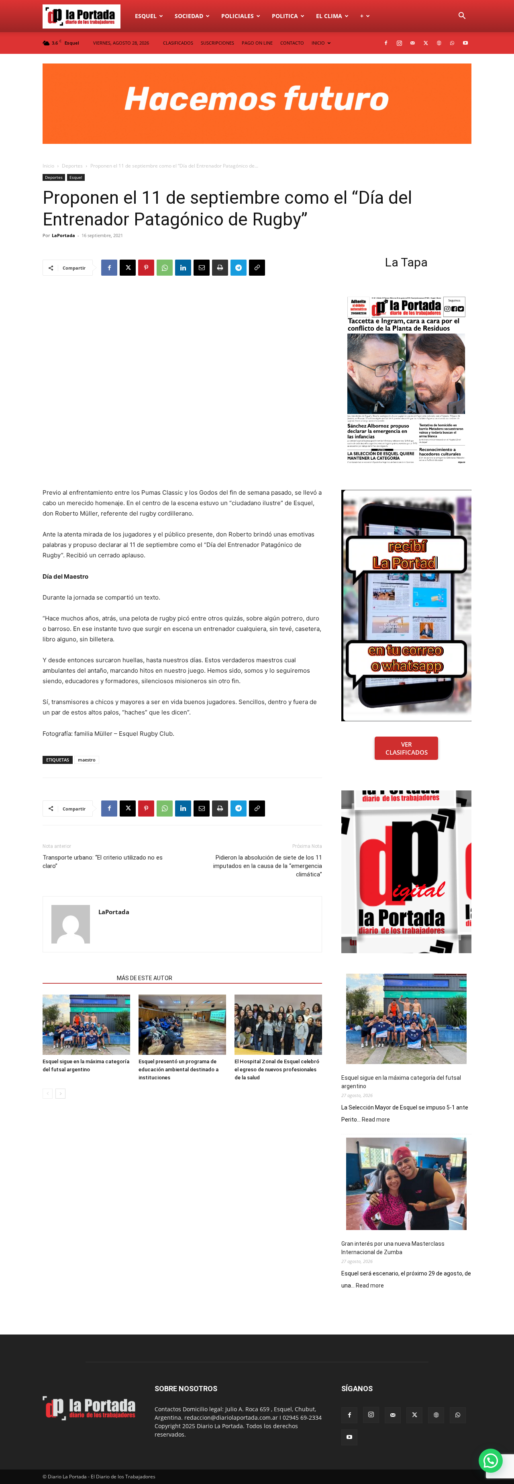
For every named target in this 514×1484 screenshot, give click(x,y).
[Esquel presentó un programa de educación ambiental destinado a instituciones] (182, 1025)
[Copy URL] (257, 268)
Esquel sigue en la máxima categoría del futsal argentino (401, 1082)
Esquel (146, 16)
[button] (461, 16)
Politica (285, 16)
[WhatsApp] (452, 43)
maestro (87, 760)
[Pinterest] (146, 268)
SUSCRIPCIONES (217, 43)
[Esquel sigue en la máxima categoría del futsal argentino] (86, 1025)
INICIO (318, 43)
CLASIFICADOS (178, 43)
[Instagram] (399, 43)
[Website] (439, 43)
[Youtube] (465, 43)
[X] (426, 43)
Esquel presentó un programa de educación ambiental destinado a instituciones (178, 1069)
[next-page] (60, 1094)
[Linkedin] (183, 268)
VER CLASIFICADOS (407, 748)
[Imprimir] (220, 268)
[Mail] (412, 43)
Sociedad (189, 16)
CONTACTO (292, 43)
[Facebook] (386, 43)
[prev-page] (48, 1094)
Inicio (48, 165)
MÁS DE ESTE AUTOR (144, 978)
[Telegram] (238, 268)
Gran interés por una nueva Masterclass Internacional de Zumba (393, 1247)
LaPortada (63, 235)
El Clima (329, 16)
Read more (376, 1120)
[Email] (202, 268)
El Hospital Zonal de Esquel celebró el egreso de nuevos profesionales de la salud (277, 1069)
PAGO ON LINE (257, 43)
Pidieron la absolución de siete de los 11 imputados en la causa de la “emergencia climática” (267, 866)
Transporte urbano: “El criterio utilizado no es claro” (103, 862)
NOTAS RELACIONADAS (77, 978)
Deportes (72, 165)
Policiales (237, 16)
